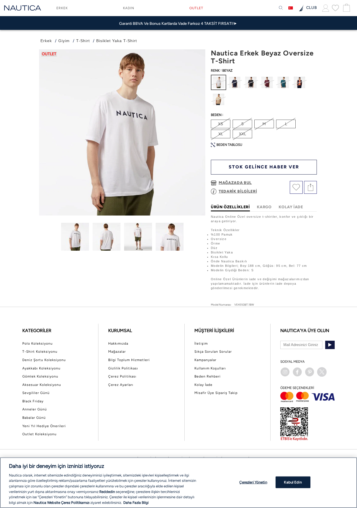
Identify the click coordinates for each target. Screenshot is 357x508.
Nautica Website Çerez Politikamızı (61, 502)
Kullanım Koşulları (210, 368)
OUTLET (196, 8)
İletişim (201, 343)
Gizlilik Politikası (123, 368)
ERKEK (62, 8)
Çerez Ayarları (120, 385)
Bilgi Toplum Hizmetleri (129, 360)
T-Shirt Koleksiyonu (39, 352)
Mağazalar (117, 352)
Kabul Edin (292, 482)
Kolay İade (203, 385)
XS (220, 124)
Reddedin (107, 491)
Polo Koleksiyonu (37, 343)
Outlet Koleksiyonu (39, 434)
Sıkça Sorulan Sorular (213, 352)
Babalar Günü (34, 418)
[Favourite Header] (335, 8)
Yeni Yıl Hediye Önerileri (44, 426)
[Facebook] (297, 372)
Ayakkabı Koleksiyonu (41, 368)
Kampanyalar (205, 360)
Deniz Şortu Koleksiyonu (44, 360)
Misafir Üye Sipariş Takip (216, 393)
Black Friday (33, 401)
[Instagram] (285, 372)
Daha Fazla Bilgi (136, 502)
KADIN (128, 8)
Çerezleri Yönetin (253, 482)
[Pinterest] (309, 372)
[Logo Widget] (22, 8)
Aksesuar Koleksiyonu (41, 385)
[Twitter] (322, 372)
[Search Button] (281, 8)
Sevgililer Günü (36, 393)
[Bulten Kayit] (330, 345)
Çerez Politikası (122, 376)
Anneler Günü (34, 409)
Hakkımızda (118, 343)
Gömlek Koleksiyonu (40, 376)
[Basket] (346, 8)
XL (220, 134)
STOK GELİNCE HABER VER (264, 167)
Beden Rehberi (207, 376)
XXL (242, 134)
